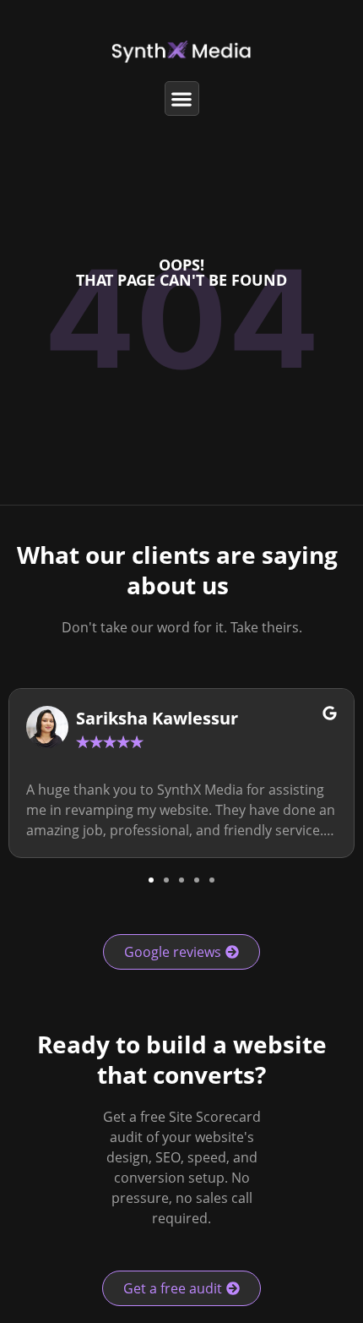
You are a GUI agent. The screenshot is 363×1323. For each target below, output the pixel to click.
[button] (181, 98)
